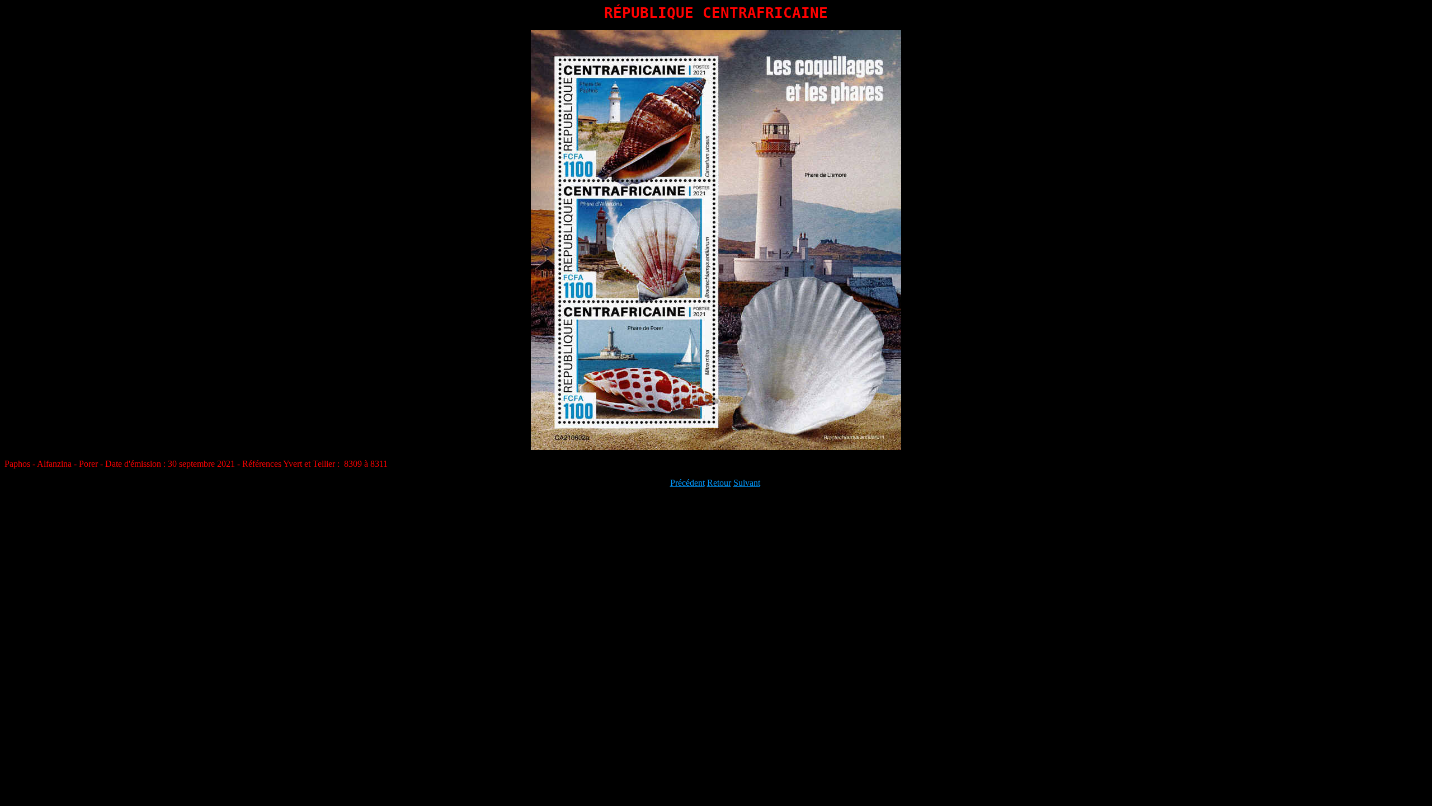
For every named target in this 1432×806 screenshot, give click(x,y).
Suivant (746, 483)
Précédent (687, 483)
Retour (719, 483)
